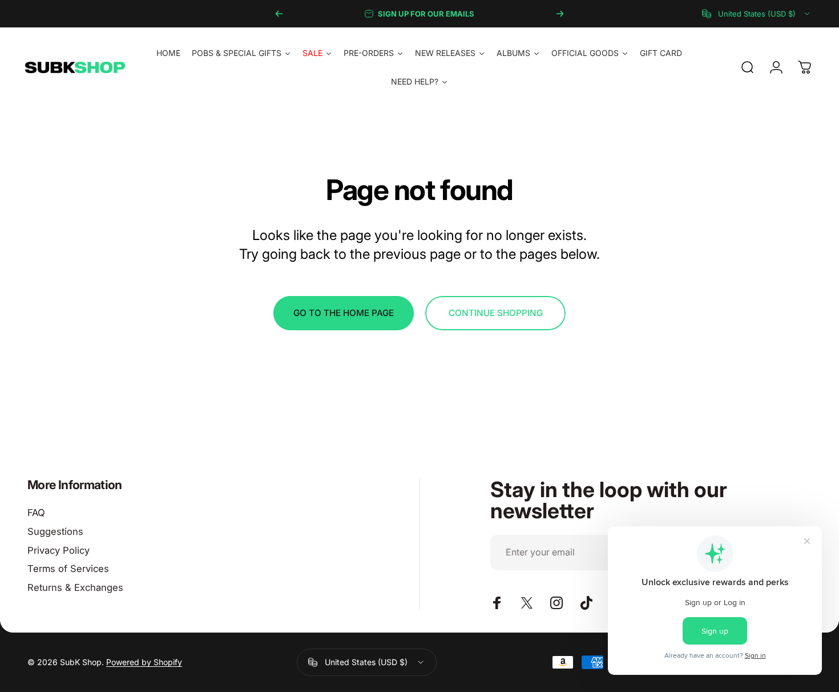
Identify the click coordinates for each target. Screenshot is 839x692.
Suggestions (55, 531)
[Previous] (279, 13)
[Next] (559, 13)
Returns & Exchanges (75, 587)
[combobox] (757, 13)
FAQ (36, 512)
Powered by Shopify (144, 662)
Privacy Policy (58, 550)
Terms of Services (68, 568)
